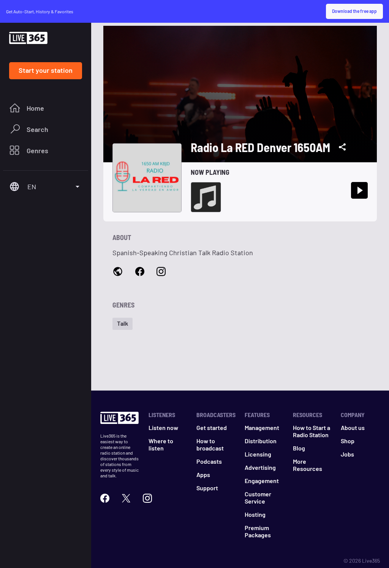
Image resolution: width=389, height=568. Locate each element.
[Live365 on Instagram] (147, 498)
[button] (122, 324)
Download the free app (354, 11)
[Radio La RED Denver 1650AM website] (117, 272)
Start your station (46, 70)
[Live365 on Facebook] (104, 498)
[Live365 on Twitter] (126, 498)
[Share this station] (342, 147)
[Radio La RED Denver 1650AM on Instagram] (161, 272)
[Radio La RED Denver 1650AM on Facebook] (139, 272)
